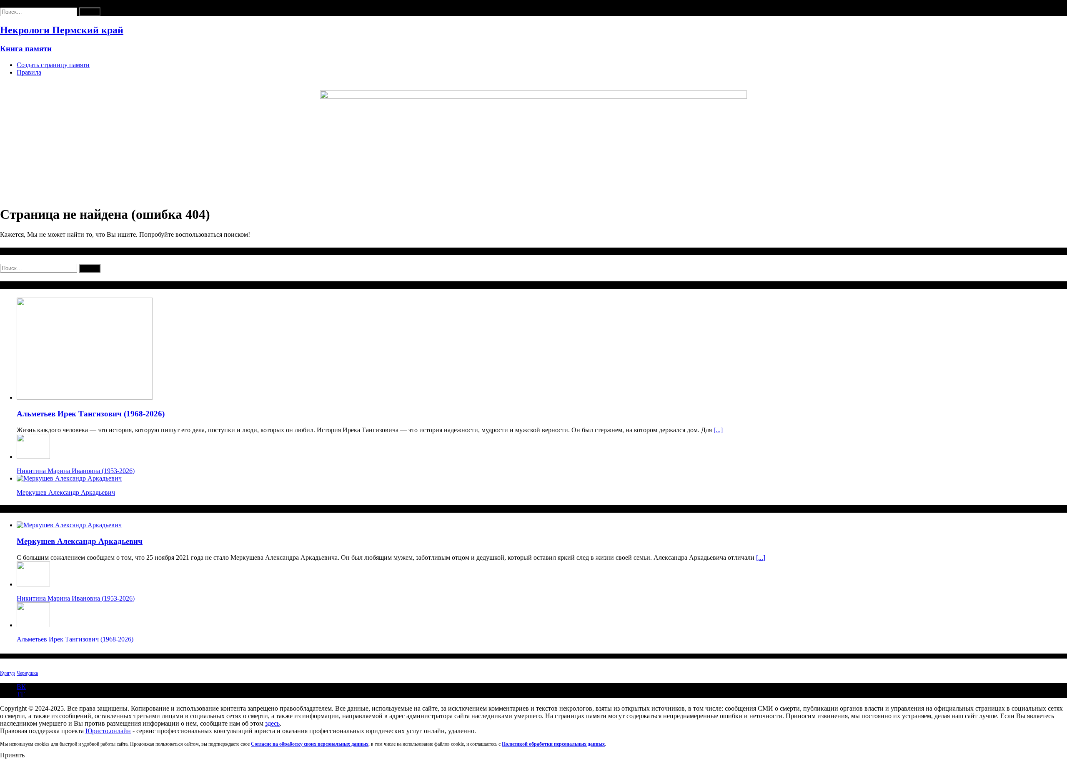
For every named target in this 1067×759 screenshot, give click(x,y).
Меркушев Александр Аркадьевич (66, 492)
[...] (718, 429)
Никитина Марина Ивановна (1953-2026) (76, 470)
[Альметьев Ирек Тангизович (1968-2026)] (85, 397)
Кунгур (7, 673)
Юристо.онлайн (108, 730)
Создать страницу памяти (53, 64)
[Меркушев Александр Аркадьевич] (69, 478)
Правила (29, 72)
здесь (272, 723)
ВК (21, 686)
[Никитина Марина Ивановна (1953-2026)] (33, 456)
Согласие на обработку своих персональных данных (309, 744)
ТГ (21, 694)
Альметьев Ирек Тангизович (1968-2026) (91, 413)
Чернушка (27, 673)
